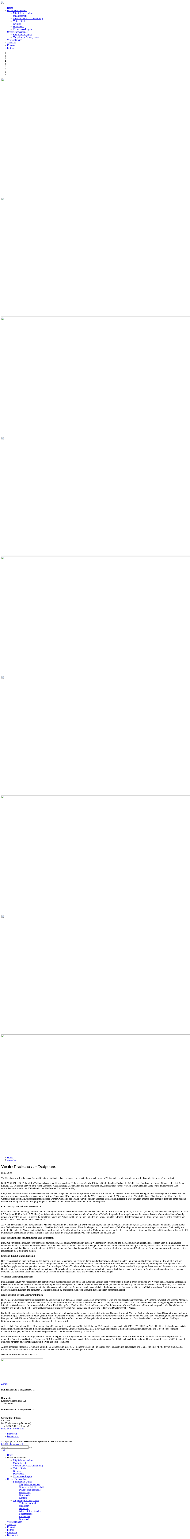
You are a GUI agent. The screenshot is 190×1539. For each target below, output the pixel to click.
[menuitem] (98, 1455)
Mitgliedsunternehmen (29, 1484)
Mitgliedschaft (19, 16)
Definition (23, 1508)
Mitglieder (24, 1506)
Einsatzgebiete (26, 1514)
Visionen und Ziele (28, 1503)
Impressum (12, 1433)
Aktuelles (11, 42)
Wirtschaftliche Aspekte (30, 1511)
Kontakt (11, 45)
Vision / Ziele (19, 21)
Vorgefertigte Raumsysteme (26, 37)
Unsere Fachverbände (17, 32)
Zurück (4, 1384)
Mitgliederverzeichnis (23, 13)
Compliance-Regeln (22, 29)
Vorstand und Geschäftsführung (28, 18)
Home (10, 8)
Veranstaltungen (14, 40)
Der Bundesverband (17, 10)
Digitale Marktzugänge (30, 1489)
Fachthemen (24, 1516)
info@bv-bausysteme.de (12, 1428)
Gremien (17, 24)
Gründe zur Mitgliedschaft (31, 1487)
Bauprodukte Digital (22, 34)
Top (3, 1450)
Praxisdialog (25, 1492)
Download (24, 1519)
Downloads (18, 26)
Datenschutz (13, 1436)
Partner (10, 48)
